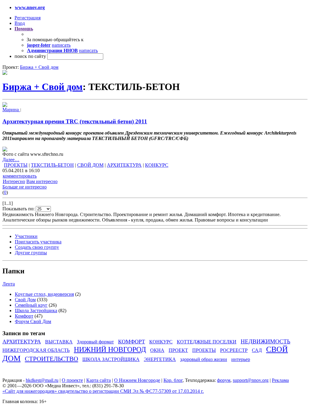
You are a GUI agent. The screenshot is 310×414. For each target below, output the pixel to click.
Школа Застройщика (36, 310)
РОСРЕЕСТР (234, 350)
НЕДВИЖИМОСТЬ (265, 341)
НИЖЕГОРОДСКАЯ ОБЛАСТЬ (36, 350)
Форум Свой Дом (33, 321)
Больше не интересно (24, 186)
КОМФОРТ (131, 342)
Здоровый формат (95, 341)
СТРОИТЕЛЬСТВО (51, 358)
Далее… (10, 159)
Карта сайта (98, 380)
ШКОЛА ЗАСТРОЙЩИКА (111, 359)
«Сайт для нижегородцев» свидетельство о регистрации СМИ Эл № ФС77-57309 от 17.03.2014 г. (103, 391)
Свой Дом (25, 299)
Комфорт (24, 316)
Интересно (14, 181)
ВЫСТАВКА (59, 341)
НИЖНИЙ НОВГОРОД (110, 349)
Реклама (280, 380)
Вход (20, 23)
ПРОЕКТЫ (16, 165)
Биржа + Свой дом (39, 67)
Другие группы (31, 252)
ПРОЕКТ (178, 350)
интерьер (240, 359)
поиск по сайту (30, 56)
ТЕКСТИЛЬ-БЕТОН (52, 165)
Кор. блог (173, 380)
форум (223, 380)
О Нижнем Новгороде (137, 380)
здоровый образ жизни (203, 359)
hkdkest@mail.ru (42, 380)
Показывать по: (19, 208)
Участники (26, 236)
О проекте (72, 380)
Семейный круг (31, 305)
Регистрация (28, 17)
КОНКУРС (156, 165)
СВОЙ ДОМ (90, 165)
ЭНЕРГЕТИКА (160, 359)
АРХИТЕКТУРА (124, 165)
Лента (8, 283)
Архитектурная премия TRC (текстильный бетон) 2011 (74, 121)
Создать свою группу (37, 247)
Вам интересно (42, 181)
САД (257, 350)
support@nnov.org (251, 380)
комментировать (20, 176)
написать (61, 45)
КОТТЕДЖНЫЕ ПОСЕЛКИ (206, 341)
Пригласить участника (38, 241)
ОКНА (157, 350)
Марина (11, 109)
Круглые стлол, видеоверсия (44, 294)
